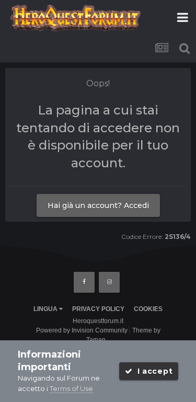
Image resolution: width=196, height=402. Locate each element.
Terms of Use (71, 388)
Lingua (46, 309)
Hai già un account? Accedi (98, 205)
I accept (152, 371)
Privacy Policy (98, 309)
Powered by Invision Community (82, 330)
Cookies (148, 309)
